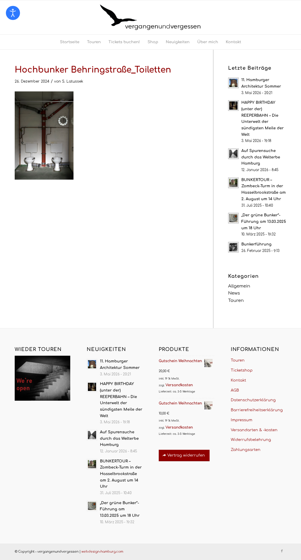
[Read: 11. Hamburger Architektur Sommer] (233, 83)
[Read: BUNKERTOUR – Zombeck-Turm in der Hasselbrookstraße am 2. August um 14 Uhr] (233, 183)
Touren (236, 300)
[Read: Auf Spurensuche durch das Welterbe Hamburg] (233, 153)
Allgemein (239, 286)
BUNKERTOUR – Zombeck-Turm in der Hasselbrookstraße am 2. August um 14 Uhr (121, 474)
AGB (235, 390)
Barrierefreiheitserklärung (257, 410)
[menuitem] (69, 42)
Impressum (241, 420)
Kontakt (238, 380)
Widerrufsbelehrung (251, 440)
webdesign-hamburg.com (102, 552)
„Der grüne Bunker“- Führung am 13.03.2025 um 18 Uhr (263, 221)
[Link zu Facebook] (281, 551)
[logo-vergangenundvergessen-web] (150, 17)
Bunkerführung (256, 244)
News (234, 293)
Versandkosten (179, 385)
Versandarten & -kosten (254, 430)
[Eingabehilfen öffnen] (13, 13)
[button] (13, 547)
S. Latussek (72, 81)
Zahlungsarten (245, 450)
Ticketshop (241, 370)
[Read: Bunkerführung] (233, 247)
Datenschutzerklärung (253, 400)
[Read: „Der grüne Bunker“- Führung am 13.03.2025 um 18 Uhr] (233, 218)
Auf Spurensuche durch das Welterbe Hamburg (260, 157)
